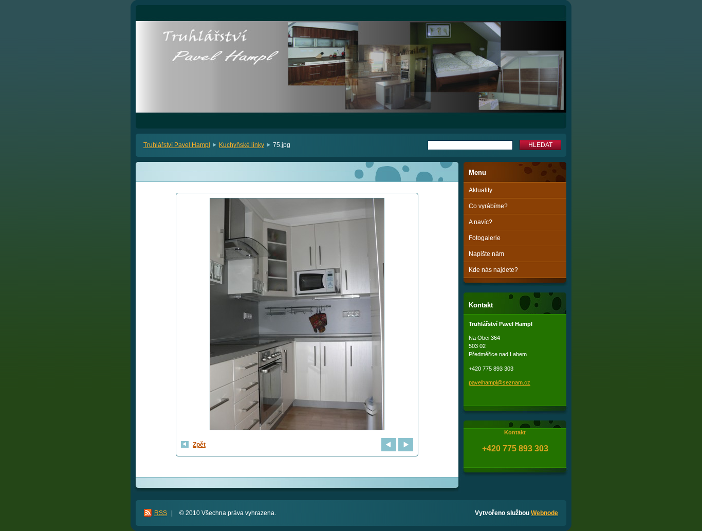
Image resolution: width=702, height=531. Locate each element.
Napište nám (486, 254)
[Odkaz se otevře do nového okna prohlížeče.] (297, 315)
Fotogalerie (485, 238)
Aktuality (480, 190)
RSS (160, 513)
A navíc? (480, 222)
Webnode (544, 513)
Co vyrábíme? (488, 206)
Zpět (199, 444)
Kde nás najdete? (493, 269)
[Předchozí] (388, 444)
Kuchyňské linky (241, 145)
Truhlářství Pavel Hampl (176, 145)
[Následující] (405, 444)
